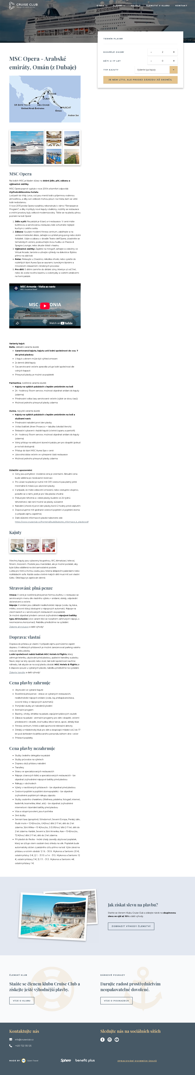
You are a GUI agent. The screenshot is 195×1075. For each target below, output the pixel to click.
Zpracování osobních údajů (137, 1061)
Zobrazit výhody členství (131, 926)
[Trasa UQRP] (45, 99)
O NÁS (100, 5)
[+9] (71, 156)
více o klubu (22, 1001)
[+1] (32, 545)
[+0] (48, 545)
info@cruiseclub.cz (24, 1039)
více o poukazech (116, 1001)
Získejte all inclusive (19, 627)
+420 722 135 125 (23, 1045)
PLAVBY (117, 5)
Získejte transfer (17, 672)
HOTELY (135, 5)
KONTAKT (181, 5)
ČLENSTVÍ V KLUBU (158, 5)
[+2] (17, 545)
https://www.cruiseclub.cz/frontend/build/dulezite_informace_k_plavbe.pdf (52, 522)
